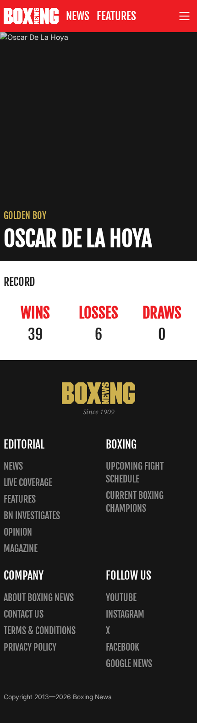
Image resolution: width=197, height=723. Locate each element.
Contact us (24, 614)
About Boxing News (39, 597)
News (77, 16)
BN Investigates (32, 515)
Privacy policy (30, 647)
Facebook (122, 647)
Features (116, 16)
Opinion (18, 532)
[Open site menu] (184, 16)
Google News (129, 663)
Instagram (125, 614)
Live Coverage (28, 482)
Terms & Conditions (40, 630)
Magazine (21, 548)
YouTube (121, 597)
